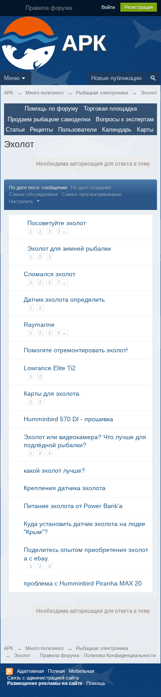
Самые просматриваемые (92, 194)
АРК (8, 648)
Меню (12, 78)
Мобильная (81, 671)
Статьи (15, 129)
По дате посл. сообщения (38, 187)
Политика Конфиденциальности (120, 655)
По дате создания (91, 187)
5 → (62, 231)
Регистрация (138, 7)
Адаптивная (30, 671)
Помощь (96, 683)
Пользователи (77, 129)
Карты (145, 129)
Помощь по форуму (51, 108)
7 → (62, 282)
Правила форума (59, 655)
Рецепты (41, 129)
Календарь (116, 129)
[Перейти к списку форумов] (29, 42)
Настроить (21, 201)
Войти (108, 7)
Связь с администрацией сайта (43, 677)
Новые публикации (116, 78)
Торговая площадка (110, 108)
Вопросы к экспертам (125, 119)
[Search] (153, 78)
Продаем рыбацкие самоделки (49, 119)
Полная (56, 671)
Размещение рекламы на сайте (44, 683)
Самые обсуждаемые (33, 194)
